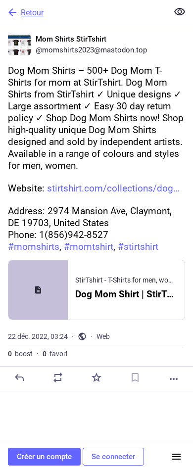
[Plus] (174, 379)
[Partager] (58, 377)
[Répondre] (19, 377)
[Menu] (176, 456)
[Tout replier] (179, 12)
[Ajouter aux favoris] (96, 377)
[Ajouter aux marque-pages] (135, 377)
